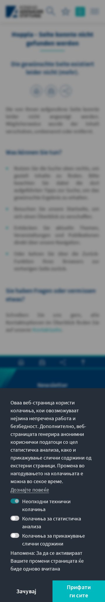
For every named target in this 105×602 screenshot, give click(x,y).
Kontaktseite (47, 329)
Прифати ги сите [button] (79, 591)
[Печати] (36, 91)
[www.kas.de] (24, 11)
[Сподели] (65, 91)
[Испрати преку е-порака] (51, 91)
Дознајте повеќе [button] (29, 489)
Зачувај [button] (26, 591)
